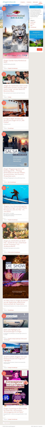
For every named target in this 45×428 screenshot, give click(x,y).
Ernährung (10, 252)
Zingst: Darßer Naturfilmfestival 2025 (15, 61)
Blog (40, 2)
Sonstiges (9, 97)
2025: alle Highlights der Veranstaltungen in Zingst (12, 330)
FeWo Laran (35, 2)
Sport (9, 182)
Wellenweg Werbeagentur (10, 426)
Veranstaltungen (15, 68)
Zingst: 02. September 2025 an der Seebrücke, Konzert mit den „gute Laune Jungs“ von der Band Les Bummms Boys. (16, 88)
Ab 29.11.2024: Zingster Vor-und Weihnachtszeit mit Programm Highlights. (15, 358)
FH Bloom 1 (23, 2)
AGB (32, 426)
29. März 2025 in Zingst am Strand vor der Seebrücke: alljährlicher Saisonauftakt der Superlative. (16, 302)
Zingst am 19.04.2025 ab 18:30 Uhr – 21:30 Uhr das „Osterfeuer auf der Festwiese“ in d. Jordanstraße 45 (15, 243)
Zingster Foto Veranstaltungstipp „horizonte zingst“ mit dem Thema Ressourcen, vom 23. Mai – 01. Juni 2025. (15, 208)
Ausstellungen (18, 338)
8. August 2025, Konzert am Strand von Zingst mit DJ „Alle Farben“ (14, 120)
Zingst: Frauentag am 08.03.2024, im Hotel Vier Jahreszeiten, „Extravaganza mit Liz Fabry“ (15, 410)
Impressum (40, 426)
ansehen (39, 49)
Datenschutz (35, 426)
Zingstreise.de (9, 2)
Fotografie (10, 68)
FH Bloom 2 (29, 2)
